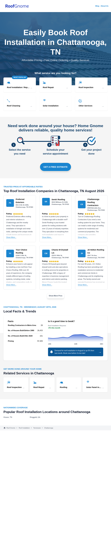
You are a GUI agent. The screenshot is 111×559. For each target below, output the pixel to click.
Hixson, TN (7, 417)
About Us (104, 6)
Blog (97, 6)
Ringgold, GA (35, 417)
